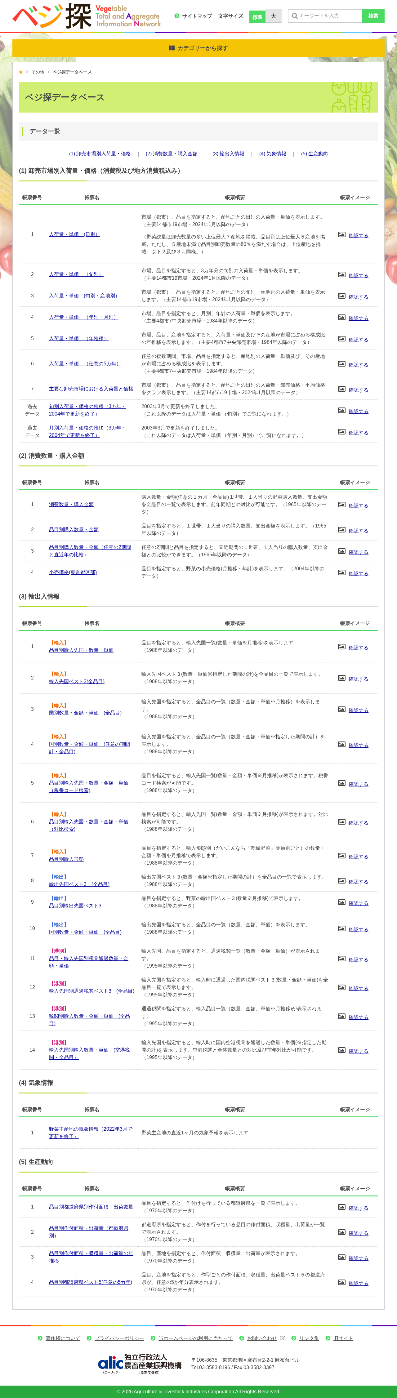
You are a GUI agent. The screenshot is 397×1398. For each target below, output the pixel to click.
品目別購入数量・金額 (74, 529)
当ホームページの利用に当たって (195, 1338)
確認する (358, 235)
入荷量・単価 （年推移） (79, 338)
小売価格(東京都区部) (73, 572)
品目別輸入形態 (66, 859)
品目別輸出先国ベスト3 (75, 905)
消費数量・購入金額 (71, 504)
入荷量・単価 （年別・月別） (83, 317)
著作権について (63, 1338)
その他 (37, 71)
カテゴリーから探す (203, 48)
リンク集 (309, 1338)
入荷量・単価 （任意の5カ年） (85, 363)
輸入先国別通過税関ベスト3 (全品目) (91, 991)
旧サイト (343, 1338)
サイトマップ (197, 16)
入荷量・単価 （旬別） (76, 274)
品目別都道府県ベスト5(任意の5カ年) (90, 1282)
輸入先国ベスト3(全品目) (77, 681)
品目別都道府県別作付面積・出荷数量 (91, 1206)
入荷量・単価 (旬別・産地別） (84, 295)
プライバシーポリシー (119, 1338)
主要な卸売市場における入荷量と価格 (91, 388)
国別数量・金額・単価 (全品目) (85, 712)
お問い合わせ (262, 1338)
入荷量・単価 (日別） (74, 234)
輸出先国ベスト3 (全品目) (79, 884)
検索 (373, 15)
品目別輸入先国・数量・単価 (81, 650)
